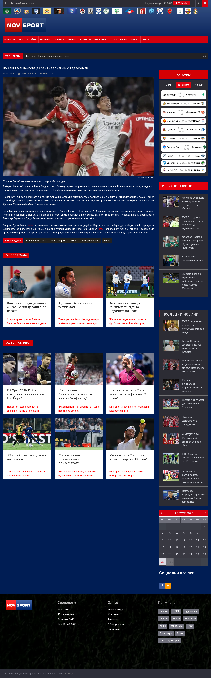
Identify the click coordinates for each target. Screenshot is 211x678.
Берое (176, 618)
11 (177, 540)
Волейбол (32, 39)
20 (190, 547)
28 (197, 554)
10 (169, 540)
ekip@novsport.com (25, 3)
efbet (31, 225)
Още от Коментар (18, 342)
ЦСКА (176, 611)
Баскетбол (45, 39)
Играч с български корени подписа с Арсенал (193, 386)
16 (162, 547)
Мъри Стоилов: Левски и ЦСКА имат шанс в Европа (191, 346)
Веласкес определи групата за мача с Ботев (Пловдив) (193, 496)
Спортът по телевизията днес (193, 258)
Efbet (107, 240)
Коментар (85, 39)
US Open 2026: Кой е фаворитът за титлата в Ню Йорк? (193, 203)
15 (204, 540)
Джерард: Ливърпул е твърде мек (189, 420)
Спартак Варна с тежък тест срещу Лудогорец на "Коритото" (193, 242)
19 (183, 547)
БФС (190, 626)
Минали (199, 84)
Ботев (180, 633)
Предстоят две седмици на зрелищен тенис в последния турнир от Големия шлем (23, 410)
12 (183, 540)
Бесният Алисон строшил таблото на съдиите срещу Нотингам (193, 366)
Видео (123, 39)
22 (204, 547)
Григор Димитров (170, 640)
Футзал (146, 39)
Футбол (8, 40)
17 (169, 547)
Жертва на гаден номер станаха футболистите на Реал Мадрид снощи (127, 323)
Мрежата (134, 39)
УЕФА (73, 240)
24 (169, 554)
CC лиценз (69, 673)
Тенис (20, 39)
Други (112, 40)
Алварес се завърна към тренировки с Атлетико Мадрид (193, 477)
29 (204, 554)
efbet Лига (177, 626)
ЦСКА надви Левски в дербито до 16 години (193, 457)
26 (183, 554)
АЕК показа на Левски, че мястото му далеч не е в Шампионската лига (77, 475)
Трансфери (166, 633)
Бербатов (190, 618)
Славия (164, 618)
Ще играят (183, 84)
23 (162, 554)
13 (190, 540)
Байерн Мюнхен (90, 240)
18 (177, 547)
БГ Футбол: (32, 57)
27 (190, 554)
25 (177, 554)
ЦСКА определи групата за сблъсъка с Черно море (193, 327)
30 (162, 561)
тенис (163, 626)
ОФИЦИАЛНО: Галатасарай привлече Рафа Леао (191, 440)
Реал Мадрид (58, 240)
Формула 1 (60, 39)
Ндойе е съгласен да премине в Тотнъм (193, 403)
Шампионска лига (36, 240)
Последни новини (180, 314)
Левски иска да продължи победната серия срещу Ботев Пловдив (75, 57)
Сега (168, 84)
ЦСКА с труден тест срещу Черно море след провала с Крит (193, 223)
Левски (164, 611)
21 (197, 547)
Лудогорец (190, 611)
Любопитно (100, 39)
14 (197, 540)
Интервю (72, 39)
